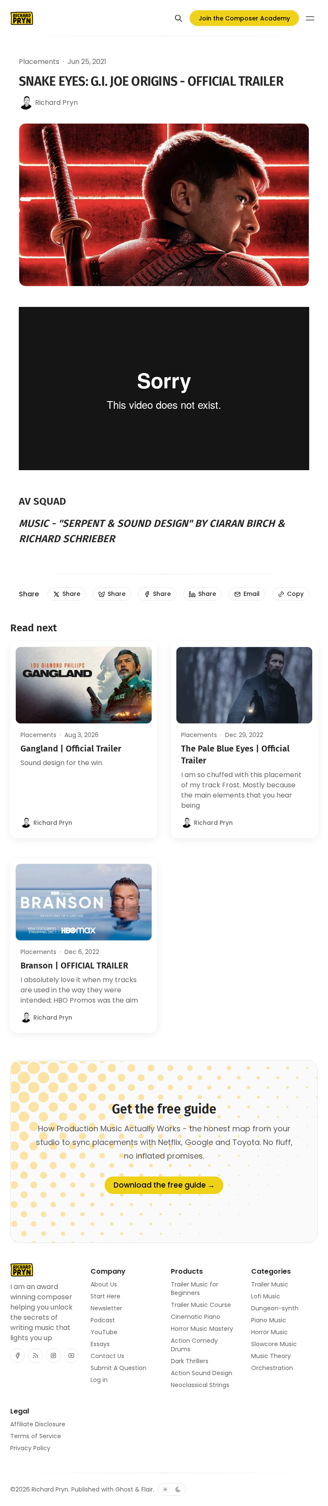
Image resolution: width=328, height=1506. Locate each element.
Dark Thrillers (189, 1361)
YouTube (104, 1332)
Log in (99, 1380)
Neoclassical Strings (200, 1385)
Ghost (124, 1489)
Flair (147, 1489)
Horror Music (269, 1332)
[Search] (178, 18)
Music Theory (271, 1356)
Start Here (105, 1296)
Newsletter (106, 1308)
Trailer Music (269, 1284)
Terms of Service (35, 1436)
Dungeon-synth (275, 1308)
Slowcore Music (274, 1344)
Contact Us (107, 1356)
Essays (100, 1344)
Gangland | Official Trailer (70, 748)
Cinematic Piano (195, 1316)
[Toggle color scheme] (172, 1489)
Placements (39, 61)
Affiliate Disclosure (37, 1424)
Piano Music (268, 1320)
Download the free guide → (164, 1185)
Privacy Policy (30, 1448)
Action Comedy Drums (194, 1344)
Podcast (103, 1320)
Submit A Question (118, 1368)
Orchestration (272, 1368)
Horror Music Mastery (202, 1328)
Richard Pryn (50, 1489)
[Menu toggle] (310, 18)
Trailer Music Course (201, 1305)
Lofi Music (265, 1296)
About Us (104, 1284)
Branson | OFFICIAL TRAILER (74, 965)
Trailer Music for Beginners (194, 1288)
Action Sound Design (201, 1373)
